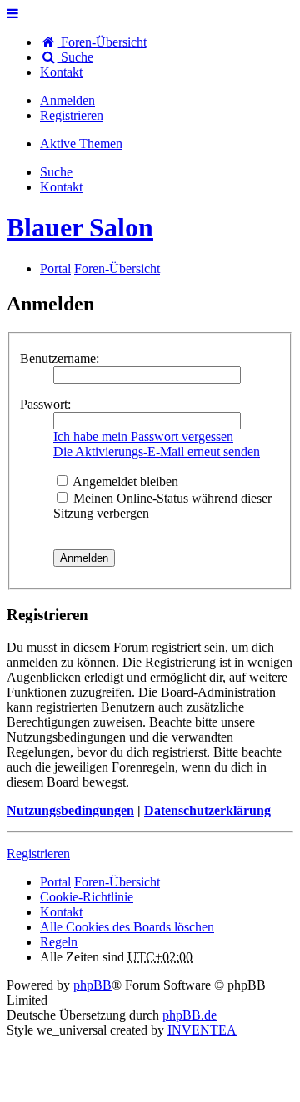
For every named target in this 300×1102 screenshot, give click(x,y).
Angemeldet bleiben (124, 481)
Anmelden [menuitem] (67, 100)
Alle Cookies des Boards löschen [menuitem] (127, 927)
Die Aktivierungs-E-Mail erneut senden (156, 451)
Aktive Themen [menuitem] (81, 144)
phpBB (92, 985)
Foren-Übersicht (117, 882)
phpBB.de (189, 1015)
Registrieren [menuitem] (71, 115)
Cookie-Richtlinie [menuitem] (86, 897)
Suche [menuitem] (75, 57)
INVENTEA (202, 1030)
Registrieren (38, 853)
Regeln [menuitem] (59, 942)
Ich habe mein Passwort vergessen (143, 436)
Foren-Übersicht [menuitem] (102, 42)
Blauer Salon (80, 227)
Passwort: (45, 404)
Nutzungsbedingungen (70, 810)
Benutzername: (59, 358)
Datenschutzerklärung (207, 810)
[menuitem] (61, 72)
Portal (55, 268)
